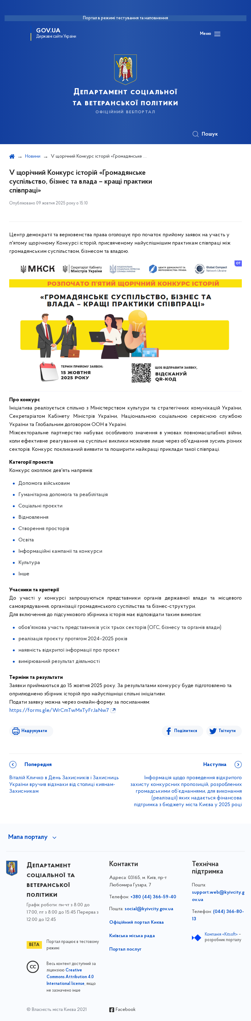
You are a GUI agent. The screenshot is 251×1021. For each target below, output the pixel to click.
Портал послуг (125, 949)
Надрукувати (34, 731)
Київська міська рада (132, 935)
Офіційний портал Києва (136, 922)
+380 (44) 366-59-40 (153, 897)
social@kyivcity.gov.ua (149, 909)
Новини (32, 156)
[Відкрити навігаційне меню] (217, 34)
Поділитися (185, 731)
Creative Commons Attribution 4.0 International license (70, 977)
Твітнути (227, 731)
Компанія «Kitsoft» (221, 934)
